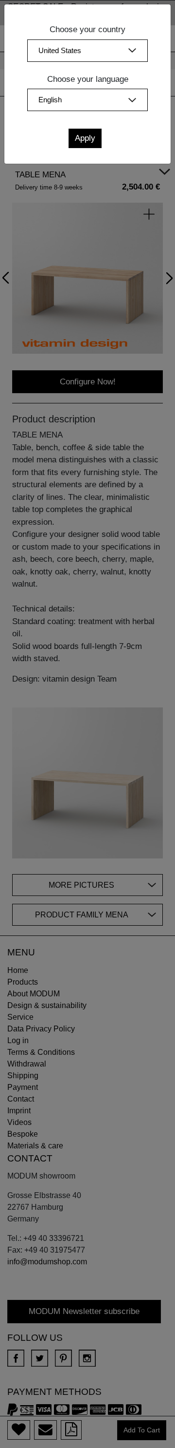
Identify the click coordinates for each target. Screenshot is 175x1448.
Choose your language (87, 79)
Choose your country (87, 29)
